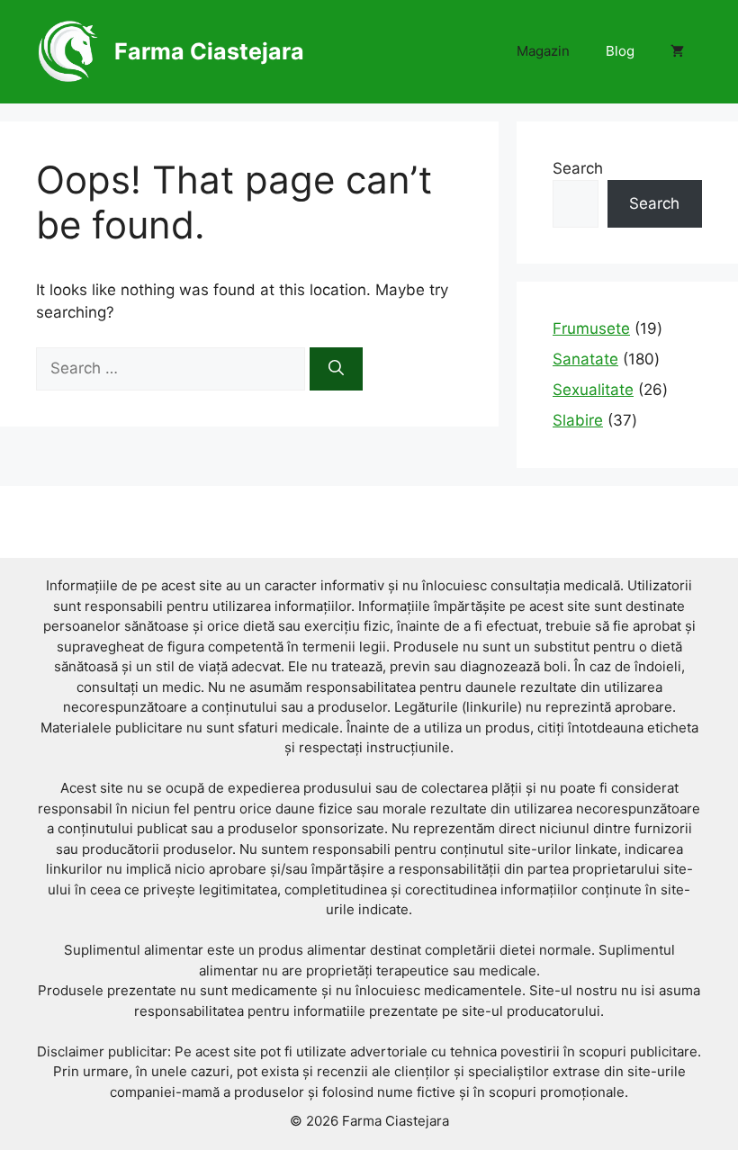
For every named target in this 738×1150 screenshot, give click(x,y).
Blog (620, 50)
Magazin (543, 50)
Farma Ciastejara (209, 51)
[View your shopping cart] (677, 51)
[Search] (336, 369)
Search (578, 168)
